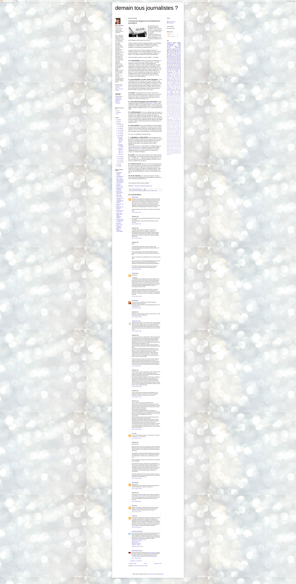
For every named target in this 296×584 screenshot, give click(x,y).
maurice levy (170, 134)
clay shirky (177, 111)
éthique (168, 154)
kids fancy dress (135, 542)
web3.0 (177, 63)
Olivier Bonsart (170, 102)
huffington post (176, 124)
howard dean (169, 124)
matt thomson (178, 133)
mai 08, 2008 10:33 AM (136, 386)
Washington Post (175, 82)
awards (172, 107)
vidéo (179, 53)
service (177, 147)
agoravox (168, 84)
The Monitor (177, 103)
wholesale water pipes (152, 556)
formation (168, 76)
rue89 (175, 93)
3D (178, 80)
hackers (178, 123)
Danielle (133, 197)
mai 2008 (120, 135)
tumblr (172, 150)
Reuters (169, 103)
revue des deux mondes (175, 146)
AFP (168, 81)
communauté (169, 75)
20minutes (150, 103)
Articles (170, 34)
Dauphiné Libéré (175, 56)
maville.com (177, 134)
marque (173, 133)
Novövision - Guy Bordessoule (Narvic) (120, 208)
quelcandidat (178, 55)
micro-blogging (169, 90)
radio (169, 145)
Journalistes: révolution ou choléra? (121, 145)
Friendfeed (118, 112)
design (178, 115)
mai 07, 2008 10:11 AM (136, 331)
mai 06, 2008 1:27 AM (136, 307)
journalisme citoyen (172, 46)
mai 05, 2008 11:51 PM (136, 296)
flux (180, 120)
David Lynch (169, 97)
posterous (179, 141)
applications (174, 106)
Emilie (133, 505)
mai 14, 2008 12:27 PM (137, 488)
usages (179, 94)
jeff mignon (173, 129)
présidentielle (170, 55)
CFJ (171, 81)
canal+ (174, 110)
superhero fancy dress (136, 541)
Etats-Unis (174, 97)
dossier (174, 116)
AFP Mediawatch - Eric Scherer (119, 177)
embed (177, 119)
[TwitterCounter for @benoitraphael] (174, 22)
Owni (117, 114)
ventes (176, 150)
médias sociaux (154, 190)
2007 (118, 164)
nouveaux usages (177, 90)
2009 (118, 121)
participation (169, 141)
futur (173, 76)
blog (133, 190)
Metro (176, 99)
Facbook (170, 98)
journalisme (140, 190)
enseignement (169, 120)
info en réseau (176, 68)
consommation (172, 112)
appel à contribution (175, 84)
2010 (118, 119)
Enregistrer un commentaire (136, 560)
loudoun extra (170, 132)
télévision (175, 53)
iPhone (177, 88)
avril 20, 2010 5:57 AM (136, 511)
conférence (177, 75)
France (177, 72)
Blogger (161, 574)
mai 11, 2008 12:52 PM (136, 478)
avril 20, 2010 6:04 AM (136, 527)
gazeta (168, 123)
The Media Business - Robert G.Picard (119, 185)
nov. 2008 (120, 126)
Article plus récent (132, 563)
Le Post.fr (148, 107)
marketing (168, 133)
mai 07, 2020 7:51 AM (136, 558)
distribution (169, 116)
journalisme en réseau (146, 190)
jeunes (174, 89)
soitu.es (179, 93)
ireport (168, 129)
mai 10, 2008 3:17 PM (136, 438)
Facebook (117, 87)
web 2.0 (179, 51)
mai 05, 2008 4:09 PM (136, 269)
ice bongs (134, 556)
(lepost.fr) (119, 41)
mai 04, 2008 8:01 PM (136, 212)
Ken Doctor (176, 98)
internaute (174, 128)
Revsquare (117, 75)
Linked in (117, 85)
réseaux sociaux (170, 147)
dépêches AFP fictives (141, 495)
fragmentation (169, 88)
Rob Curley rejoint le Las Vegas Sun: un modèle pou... (120, 140)
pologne (174, 141)
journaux (171, 51)
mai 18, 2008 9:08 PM (136, 501)
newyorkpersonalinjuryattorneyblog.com (143, 185)
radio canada (174, 145)
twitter (173, 60)
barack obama (178, 107)
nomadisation (170, 72)
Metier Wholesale (135, 550)
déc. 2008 (120, 124)
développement (169, 119)
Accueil (145, 563)
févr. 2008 (120, 160)
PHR (176, 102)
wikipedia (177, 151)
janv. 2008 (120, 161)
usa (175, 94)
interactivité (169, 128)
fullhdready (177, 121)
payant (168, 77)
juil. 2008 (120, 132)
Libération (175, 67)
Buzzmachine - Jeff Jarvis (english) (119, 173)
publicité (173, 77)
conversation (178, 112)
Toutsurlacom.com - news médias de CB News (119, 220)
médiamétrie (174, 136)
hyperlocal (169, 125)
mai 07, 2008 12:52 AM (136, 316)
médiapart (179, 136)
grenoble (173, 123)
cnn (167, 112)
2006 (118, 166)
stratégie (168, 149)
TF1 (173, 103)
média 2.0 (171, 54)
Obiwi (180, 101)
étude (169, 56)
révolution (174, 79)
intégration (169, 89)
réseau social (176, 66)
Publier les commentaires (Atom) (141, 565)
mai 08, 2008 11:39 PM (136, 429)
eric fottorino (176, 120)
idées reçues (176, 125)
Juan (133, 433)
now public (173, 138)
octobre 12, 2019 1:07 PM (137, 546)
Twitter (117, 110)
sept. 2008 (120, 130)
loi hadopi (175, 71)
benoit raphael (176, 73)
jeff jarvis (169, 64)
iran (178, 128)
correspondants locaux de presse (174, 114)
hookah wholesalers (151, 552)
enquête (168, 86)
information (169, 69)
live (174, 64)
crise (178, 85)
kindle (178, 89)
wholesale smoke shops (142, 556)
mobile (174, 59)
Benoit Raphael (120, 25)
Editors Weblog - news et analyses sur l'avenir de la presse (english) (120, 181)
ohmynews (179, 138)
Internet (135, 190)
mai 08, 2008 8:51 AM (136, 365)
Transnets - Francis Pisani (119, 224)
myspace (168, 136)
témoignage (170, 94)
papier (178, 76)
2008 (118, 123)
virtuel (180, 150)
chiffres (172, 58)
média (170, 50)
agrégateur (169, 73)
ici (159, 495)
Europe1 (179, 97)
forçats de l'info (175, 86)
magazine (177, 132)
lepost (175, 62)
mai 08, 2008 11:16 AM (136, 396)
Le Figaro (155, 103)
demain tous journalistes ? (146, 8)
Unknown (134, 273)
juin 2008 (120, 133)
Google (177, 60)
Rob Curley (169, 62)
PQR (168, 58)
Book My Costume (136, 531)
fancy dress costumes (136, 543)
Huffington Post (138, 148)
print (178, 54)
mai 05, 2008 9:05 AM (136, 223)
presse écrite (177, 49)
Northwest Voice (174, 101)
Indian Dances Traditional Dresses (139, 539)
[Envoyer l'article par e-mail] (144, 189)
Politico (179, 102)
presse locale (170, 142)
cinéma (172, 111)
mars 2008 (120, 158)
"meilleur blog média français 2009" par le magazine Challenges (118, 100)
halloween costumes (136, 544)
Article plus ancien (158, 563)
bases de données (171, 108)
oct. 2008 (120, 128)
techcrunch (174, 149)
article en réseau (170, 85)
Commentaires (172, 36)
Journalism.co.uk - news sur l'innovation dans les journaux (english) (119, 200)
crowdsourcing (171, 115)
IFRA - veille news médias (119, 196)
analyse (168, 106)
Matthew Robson (170, 99)
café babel (170, 110)
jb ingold (133, 300)
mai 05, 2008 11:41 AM (136, 238)
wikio (174, 151)
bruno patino (178, 108)
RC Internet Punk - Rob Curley (120, 211)
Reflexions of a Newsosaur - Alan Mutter (119, 189)
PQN (175, 81)
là (133, 497)
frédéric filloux (171, 121)
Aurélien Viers (135, 321)
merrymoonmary (151, 574)
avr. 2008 (120, 156)
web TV (169, 151)
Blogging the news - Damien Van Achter (119, 192)
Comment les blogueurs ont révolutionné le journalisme (121, 151)
